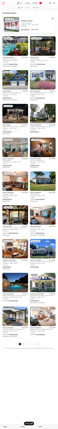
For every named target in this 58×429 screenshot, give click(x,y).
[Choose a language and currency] (50, 3)
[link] (16, 344)
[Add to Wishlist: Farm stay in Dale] (26, 207)
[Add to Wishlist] (52, 18)
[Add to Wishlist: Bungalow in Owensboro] (26, 241)
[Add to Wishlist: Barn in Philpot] (26, 106)
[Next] (41, 344)
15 (38, 344)
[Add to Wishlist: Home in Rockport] (53, 72)
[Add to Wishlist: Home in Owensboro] (53, 106)
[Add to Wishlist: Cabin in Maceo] (53, 38)
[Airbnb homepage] (3, 3)
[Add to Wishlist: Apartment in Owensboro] (53, 275)
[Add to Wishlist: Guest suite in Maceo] (26, 38)
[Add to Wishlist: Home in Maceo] (26, 72)
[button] (25, 29)
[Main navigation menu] (54, 3)
